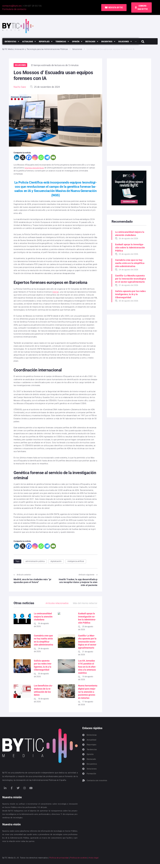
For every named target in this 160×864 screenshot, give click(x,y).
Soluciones (77, 49)
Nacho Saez (20, 87)
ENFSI (55, 292)
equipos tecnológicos (34, 168)
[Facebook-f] (11, 788)
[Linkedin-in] (5, 788)
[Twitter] (18, 788)
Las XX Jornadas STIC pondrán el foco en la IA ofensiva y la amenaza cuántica (87, 666)
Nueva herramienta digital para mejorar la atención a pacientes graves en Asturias (87, 691)
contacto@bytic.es (11, 6)
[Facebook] (29, 157)
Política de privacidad (59, 858)
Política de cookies (78, 858)
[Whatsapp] (41, 157)
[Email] (53, 157)
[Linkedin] (16, 157)
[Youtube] (31, 788)
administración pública (35, 561)
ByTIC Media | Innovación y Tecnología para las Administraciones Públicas (35, 49)
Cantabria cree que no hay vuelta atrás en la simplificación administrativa (130, 263)
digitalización (56, 561)
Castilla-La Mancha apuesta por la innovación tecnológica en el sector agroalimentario (87, 641)
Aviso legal (93, 858)
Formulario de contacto (14, 9)
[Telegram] (47, 157)
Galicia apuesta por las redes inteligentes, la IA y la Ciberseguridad (130, 294)
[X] (22, 157)
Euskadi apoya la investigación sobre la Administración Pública (130, 247)
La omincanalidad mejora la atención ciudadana (43, 616)
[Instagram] (35, 157)
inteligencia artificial (76, 561)
